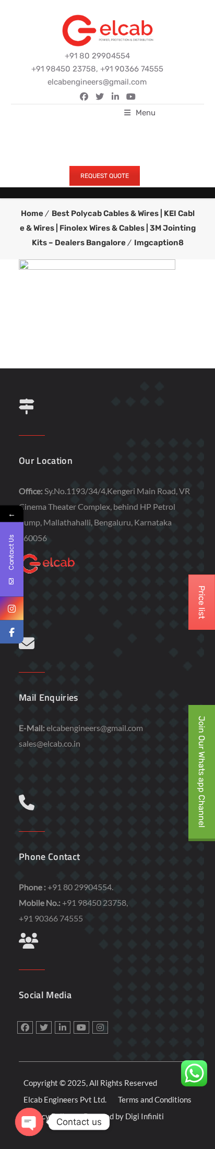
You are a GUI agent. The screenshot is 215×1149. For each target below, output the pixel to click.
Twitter (99, 96)
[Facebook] (11, 632)
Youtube (81, 1027)
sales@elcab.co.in (49, 743)
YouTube (131, 96)
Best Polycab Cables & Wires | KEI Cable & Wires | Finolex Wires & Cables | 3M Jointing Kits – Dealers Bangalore (108, 228)
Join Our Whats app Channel (202, 772)
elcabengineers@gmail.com (94, 728)
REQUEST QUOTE (104, 175)
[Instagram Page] (11, 608)
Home (32, 213)
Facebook (84, 96)
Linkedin (115, 96)
